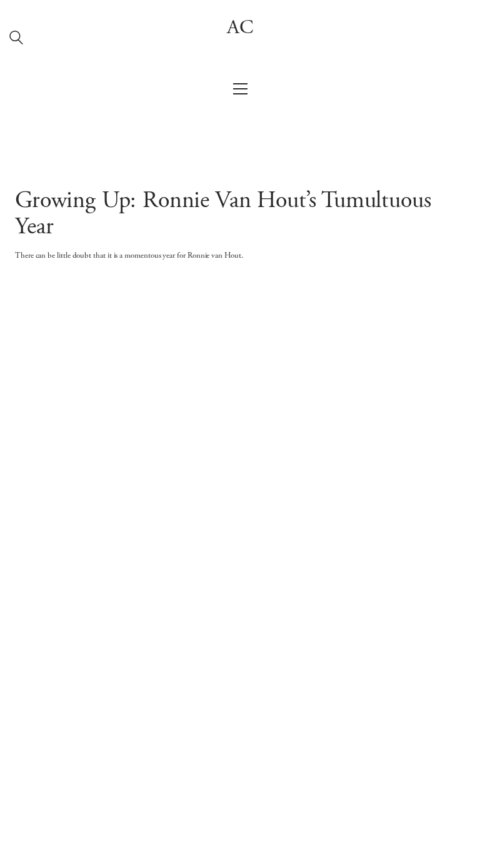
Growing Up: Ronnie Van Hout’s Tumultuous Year (223, 215)
